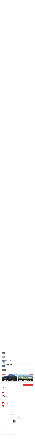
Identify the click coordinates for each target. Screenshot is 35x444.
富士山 (7, 369)
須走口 (21, 370)
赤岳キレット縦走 (4, 396)
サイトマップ (11, 414)
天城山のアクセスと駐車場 (8, 364)
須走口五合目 (28, 370)
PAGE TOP (33, 429)
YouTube (5, 429)
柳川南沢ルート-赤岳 (5, 403)
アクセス (8, 370)
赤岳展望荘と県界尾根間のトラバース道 (8, 393)
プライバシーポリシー (5, 414)
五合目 (16, 370)
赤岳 (2, 395)
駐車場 (8, 371)
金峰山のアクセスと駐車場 (8, 360)
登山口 (19, 370)
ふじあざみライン (13, 370)
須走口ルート (24, 370)
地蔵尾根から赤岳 (5, 406)
